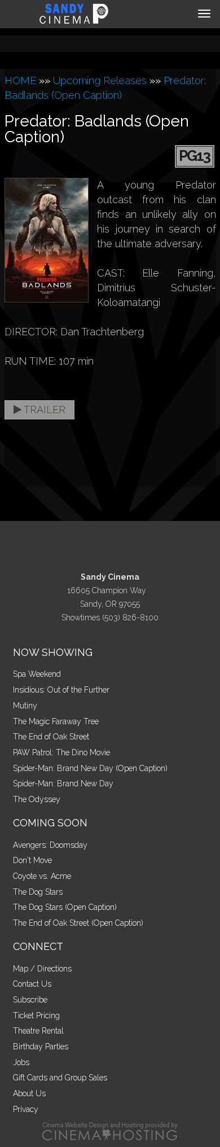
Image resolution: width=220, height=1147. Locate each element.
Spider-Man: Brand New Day (63, 783)
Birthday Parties (40, 1046)
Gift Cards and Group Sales (60, 1077)
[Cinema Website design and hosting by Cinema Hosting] (110, 1130)
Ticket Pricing (36, 1015)
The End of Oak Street (51, 736)
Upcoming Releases (100, 80)
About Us (29, 1093)
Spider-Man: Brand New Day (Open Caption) (90, 768)
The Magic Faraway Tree (56, 721)
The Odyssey (36, 799)
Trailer (43, 409)
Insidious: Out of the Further (61, 689)
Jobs (21, 1062)
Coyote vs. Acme (42, 876)
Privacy (25, 1109)
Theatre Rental (38, 1030)
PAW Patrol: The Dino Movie (61, 752)
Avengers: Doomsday (50, 845)
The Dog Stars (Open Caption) (65, 907)
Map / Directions (42, 968)
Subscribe (30, 999)
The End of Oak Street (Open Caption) (78, 922)
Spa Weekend (37, 673)
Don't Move (32, 860)
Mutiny (25, 705)
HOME (20, 80)
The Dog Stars (38, 891)
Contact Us (32, 983)
